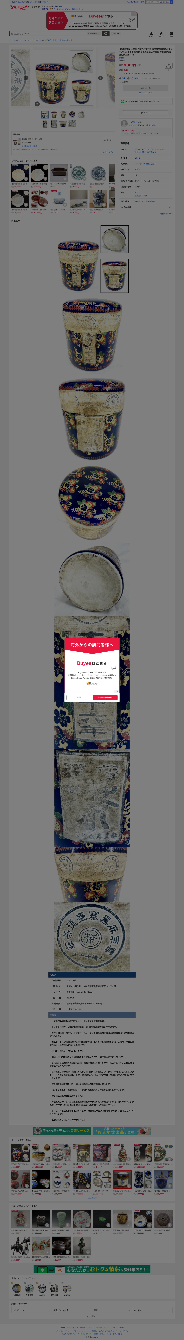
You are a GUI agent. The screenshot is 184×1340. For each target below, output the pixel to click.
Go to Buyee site (105, 697)
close (79, 697)
